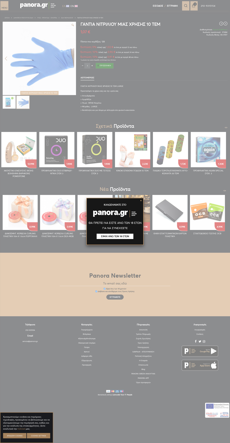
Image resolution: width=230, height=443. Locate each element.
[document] (26, 435)
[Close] (141, 200)
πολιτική (21, 428)
